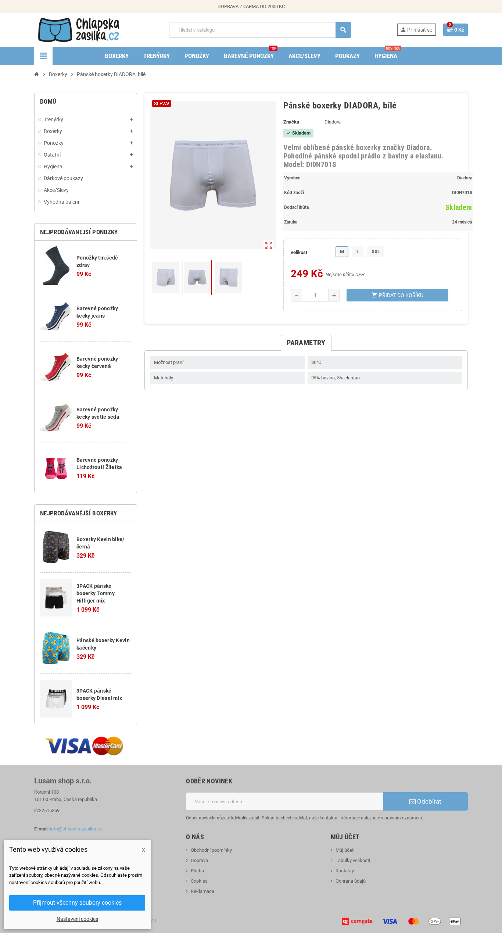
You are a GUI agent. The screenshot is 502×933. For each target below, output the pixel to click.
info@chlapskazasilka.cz (76, 829)
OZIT (152, 920)
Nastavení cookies (77, 919)
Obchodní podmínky (211, 850)
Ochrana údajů (351, 881)
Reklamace (202, 891)
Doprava (199, 860)
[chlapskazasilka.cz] (78, 29)
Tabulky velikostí (353, 860)
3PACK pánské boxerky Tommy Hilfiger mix (95, 593)
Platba (197, 870)
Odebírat (428, 801)
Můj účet (345, 850)
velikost (299, 252)
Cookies (199, 881)
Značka (291, 122)
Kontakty (345, 870)
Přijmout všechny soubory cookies (77, 902)
